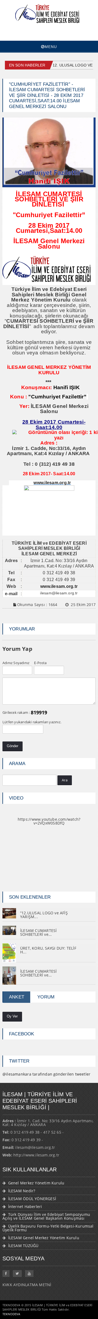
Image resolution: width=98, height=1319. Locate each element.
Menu (51, 47)
